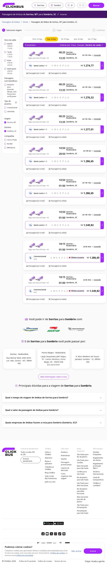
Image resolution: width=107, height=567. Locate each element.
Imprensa (48, 458)
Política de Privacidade (27, 561)
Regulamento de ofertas (98, 459)
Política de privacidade (24, 555)
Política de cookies (58, 553)
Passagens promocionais (66, 463)
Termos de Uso (60, 561)
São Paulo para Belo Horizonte (82, 484)
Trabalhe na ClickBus (49, 468)
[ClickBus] (13, 5)
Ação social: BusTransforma (51, 477)
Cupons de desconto (65, 469)
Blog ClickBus (50, 473)
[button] (97, 55)
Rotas (25, 22)
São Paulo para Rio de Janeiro (82, 455)
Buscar (96, 5)
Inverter (63, 14)
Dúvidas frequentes (97, 453)
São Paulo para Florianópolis (82, 506)
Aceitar (93, 551)
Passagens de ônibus (11, 22)
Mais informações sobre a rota (53, 377)
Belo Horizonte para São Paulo (82, 467)
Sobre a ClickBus (48, 453)
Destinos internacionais (98, 473)
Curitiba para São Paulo (82, 473)
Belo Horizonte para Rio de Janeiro (82, 499)
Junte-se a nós (50, 482)
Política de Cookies (45, 561)
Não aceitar (76, 551)
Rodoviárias (65, 455)
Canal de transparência (98, 478)
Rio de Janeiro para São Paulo (82, 478)
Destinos (64, 452)
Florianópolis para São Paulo (82, 512)
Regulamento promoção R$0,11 (98, 465)
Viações (64, 459)
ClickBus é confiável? (97, 484)
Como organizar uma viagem (66, 476)
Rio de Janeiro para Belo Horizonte (82, 491)
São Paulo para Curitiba (82, 461)
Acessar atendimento (27, 460)
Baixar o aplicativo (48, 462)
